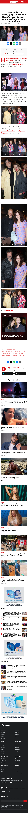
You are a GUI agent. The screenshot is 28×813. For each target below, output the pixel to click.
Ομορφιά (3, 747)
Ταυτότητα (17, 767)
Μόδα (2, 753)
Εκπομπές (17, 758)
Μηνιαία (16, 751)
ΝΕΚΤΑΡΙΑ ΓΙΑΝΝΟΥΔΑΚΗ (20, 351)
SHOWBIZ (14, 10)
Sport (2, 741)
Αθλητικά (3, 758)
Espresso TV (18, 756)
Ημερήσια (17, 747)
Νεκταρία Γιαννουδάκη (8, 131)
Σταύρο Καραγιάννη (16, 64)
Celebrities (17, 732)
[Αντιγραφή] (20, 43)
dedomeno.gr (9, 310)
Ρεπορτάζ (3, 732)
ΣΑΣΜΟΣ (21, 353)
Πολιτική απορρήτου (19, 773)
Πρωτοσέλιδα (4, 756)
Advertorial (3, 767)
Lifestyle (3, 745)
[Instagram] (5, 783)
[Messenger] (17, 43)
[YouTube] (11, 783)
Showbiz (17, 730)
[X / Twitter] (11, 43)
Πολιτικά (3, 762)
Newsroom (14, 23)
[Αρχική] (6, 725)
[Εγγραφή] (25, 801)
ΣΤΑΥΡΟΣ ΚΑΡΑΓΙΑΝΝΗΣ (19, 355)
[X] (8, 783)
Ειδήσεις (3, 730)
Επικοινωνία (17, 769)
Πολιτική (3, 734)
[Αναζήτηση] (26, 2)
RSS (2, 771)
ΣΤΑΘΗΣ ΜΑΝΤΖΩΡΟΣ (6, 355)
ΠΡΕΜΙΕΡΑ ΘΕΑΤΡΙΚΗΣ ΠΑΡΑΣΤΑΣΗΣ (9, 353)
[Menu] (2, 2)
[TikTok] (14, 783)
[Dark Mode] (22, 2)
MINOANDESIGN (16, 811)
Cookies (22, 807)
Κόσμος (2, 736)
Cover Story (3, 738)
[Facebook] (8, 43)
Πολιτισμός (18, 741)
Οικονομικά (3, 760)
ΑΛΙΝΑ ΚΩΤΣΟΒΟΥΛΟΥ (10, 349)
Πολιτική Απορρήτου (15, 807)
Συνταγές (3, 751)
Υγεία (2, 749)
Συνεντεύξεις (17, 760)
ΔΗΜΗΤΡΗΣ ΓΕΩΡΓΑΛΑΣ (7, 351)
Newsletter (3, 769)
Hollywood (17, 734)
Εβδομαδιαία (17, 749)
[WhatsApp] (14, 43)
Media (16, 736)
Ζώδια (16, 745)
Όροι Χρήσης (17, 771)
